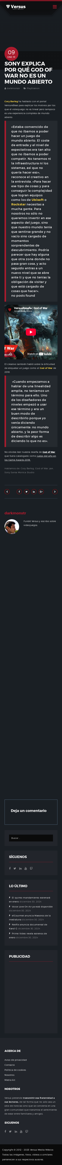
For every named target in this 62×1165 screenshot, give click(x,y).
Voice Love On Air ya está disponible (32, 906)
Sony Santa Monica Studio (19, 472)
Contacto (10, 1065)
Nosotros (9, 1075)
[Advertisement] (31, 669)
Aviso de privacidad (16, 1060)
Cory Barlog (27, 468)
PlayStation (33, 88)
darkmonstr (13, 88)
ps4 (51, 468)
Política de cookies (15, 1070)
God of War (41, 468)
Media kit (10, 1080)
